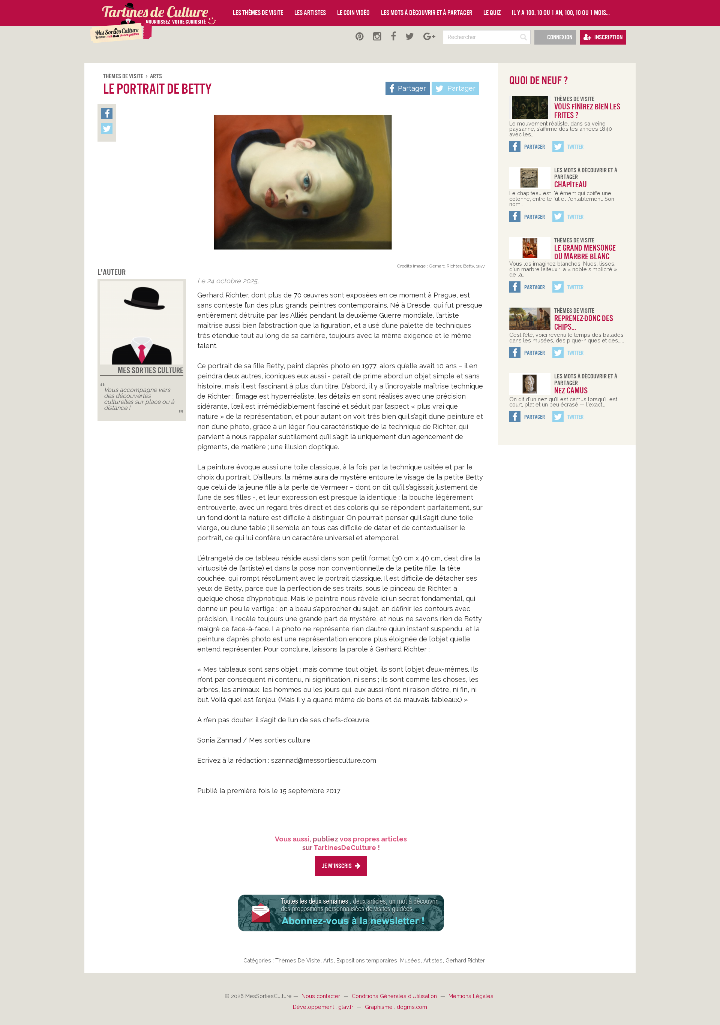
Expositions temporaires (367, 960)
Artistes (433, 960)
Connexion (559, 37)
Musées (411, 960)
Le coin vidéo (353, 13)
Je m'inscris (337, 866)
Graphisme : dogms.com (396, 1007)
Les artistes (310, 13)
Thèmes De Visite (123, 76)
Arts (156, 76)
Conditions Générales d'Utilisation (395, 996)
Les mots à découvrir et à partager (426, 13)
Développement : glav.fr (324, 1007)
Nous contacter (322, 996)
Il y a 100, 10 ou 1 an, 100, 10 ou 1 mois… (561, 13)
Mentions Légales (471, 996)
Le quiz (492, 13)
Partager (461, 88)
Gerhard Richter (465, 960)
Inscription (607, 37)
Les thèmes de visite (258, 13)
